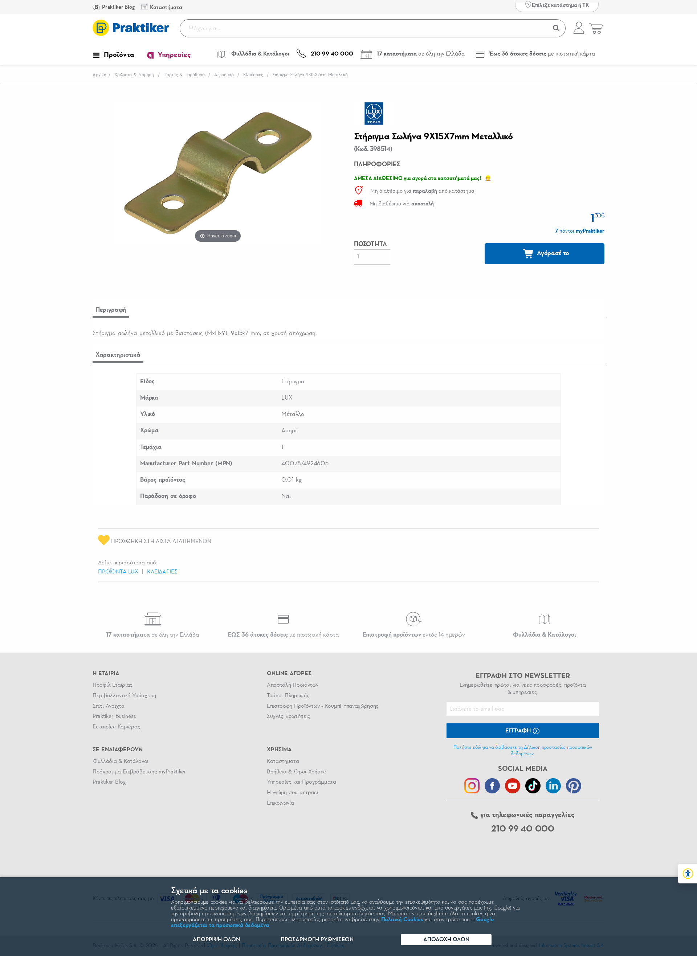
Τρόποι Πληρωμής (288, 696)
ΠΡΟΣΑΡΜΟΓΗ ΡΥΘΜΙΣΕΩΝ (317, 940)
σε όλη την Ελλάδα (152, 635)
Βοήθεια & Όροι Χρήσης (296, 772)
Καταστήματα (283, 761)
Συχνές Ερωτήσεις (288, 716)
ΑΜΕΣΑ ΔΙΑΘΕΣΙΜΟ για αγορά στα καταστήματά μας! (417, 178)
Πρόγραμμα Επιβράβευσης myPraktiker (139, 772)
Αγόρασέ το (552, 253)
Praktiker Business (114, 716)
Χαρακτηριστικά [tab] (117, 355)
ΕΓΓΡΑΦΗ (518, 731)
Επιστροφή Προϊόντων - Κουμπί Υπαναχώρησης (323, 706)
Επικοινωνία (280, 803)
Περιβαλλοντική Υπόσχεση (124, 696)
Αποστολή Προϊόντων (292, 685)
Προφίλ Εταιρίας (113, 685)
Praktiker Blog (118, 7)
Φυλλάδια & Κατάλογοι (120, 761)
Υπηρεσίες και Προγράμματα (301, 782)
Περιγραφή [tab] (110, 310)
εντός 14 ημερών (414, 635)
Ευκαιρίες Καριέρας (116, 727)
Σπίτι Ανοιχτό (109, 706)
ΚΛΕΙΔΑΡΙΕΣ (162, 572)
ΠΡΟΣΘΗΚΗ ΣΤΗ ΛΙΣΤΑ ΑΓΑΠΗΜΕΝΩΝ (160, 541)
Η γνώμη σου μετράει (292, 793)
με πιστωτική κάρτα (283, 635)
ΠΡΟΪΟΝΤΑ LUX (118, 572)
